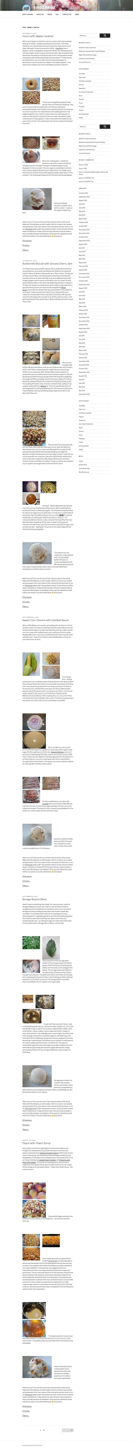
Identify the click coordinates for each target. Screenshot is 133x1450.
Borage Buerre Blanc (34, 899)
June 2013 (82, 295)
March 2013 (82, 306)
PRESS (49, 14)
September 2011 (84, 372)
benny (81, 165)
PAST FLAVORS (27, 14)
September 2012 (84, 328)
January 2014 (83, 270)
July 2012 (82, 335)
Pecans (81, 99)
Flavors (81, 84)
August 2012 (83, 332)
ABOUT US (40, 14)
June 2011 (82, 383)
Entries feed (83, 465)
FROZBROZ (45, 8)
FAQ (57, 14)
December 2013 (84, 273)
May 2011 (82, 387)
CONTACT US (66, 14)
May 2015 (82, 211)
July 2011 (81, 379)
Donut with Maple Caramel (37, 36)
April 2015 (82, 215)
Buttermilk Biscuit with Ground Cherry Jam (47, 263)
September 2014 (84, 240)
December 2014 (84, 229)
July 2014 (82, 248)
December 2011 (84, 361)
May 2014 (82, 255)
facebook (29, 229)
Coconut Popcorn (84, 62)
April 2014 (82, 259)
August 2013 (83, 288)
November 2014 (84, 233)
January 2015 (83, 226)
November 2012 (84, 321)
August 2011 (83, 376)
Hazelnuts (82, 88)
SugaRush (59, 48)
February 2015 (83, 222)
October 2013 (83, 281)
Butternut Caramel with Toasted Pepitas (92, 51)
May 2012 (82, 343)
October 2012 (83, 325)
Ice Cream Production (86, 92)
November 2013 (84, 277)
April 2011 (82, 390)
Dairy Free (82, 77)
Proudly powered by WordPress (32, 1445)
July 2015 (82, 204)
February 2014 (83, 266)
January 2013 (83, 314)
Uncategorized (83, 114)
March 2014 (82, 262)
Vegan (81, 117)
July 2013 (82, 292)
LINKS (77, 14)
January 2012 (83, 357)
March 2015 (82, 219)
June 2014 (82, 251)
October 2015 (83, 193)
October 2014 (83, 237)
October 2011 (83, 368)
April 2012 (82, 347)
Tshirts (81, 110)
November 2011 (84, 365)
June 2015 (82, 208)
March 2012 (82, 350)
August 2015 (83, 200)
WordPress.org (84, 472)
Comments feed (84, 468)
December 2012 (84, 317)
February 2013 (83, 310)
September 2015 (84, 197)
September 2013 (84, 284)
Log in (81, 461)
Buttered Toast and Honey (87, 47)
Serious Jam (52, 1261)
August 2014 (83, 244)
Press (81, 103)
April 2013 (82, 303)
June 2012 (82, 339)
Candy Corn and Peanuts (87, 58)
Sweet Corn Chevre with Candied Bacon (45, 620)
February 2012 (83, 354)
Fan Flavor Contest (85, 81)
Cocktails (82, 74)
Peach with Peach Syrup (36, 1143)
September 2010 (84, 394)
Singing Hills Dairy (57, 752)
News (81, 96)
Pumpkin (82, 106)
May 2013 (82, 299)
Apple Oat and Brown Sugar (87, 55)
